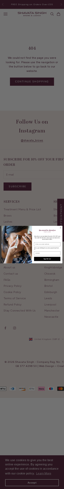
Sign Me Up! (47, 259)
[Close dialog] (60, 227)
